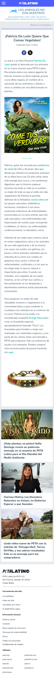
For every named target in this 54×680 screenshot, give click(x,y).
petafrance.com (30, 659)
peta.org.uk (7, 659)
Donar (5, 636)
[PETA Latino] (28, 3)
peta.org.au (7, 672)
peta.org (6, 655)
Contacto (6, 624)
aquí (11, 352)
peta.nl (27, 663)
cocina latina (38, 199)
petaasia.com (8, 668)
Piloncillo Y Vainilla (27, 158)
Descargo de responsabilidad (15, 632)
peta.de (6, 663)
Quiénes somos (9, 619)
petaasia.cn (29, 668)
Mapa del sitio (8, 600)
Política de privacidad (11, 640)
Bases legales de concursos (14, 628)
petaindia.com (30, 655)
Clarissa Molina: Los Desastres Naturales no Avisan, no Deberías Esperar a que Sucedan (25, 500)
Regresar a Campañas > (41, 25)
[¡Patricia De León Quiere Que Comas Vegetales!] (24, 52)
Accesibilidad (8, 596)
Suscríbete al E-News (11, 604)
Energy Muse (36, 318)
